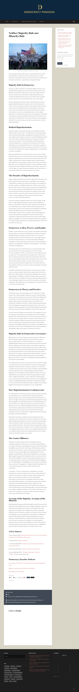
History (11, 676)
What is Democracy (33, 596)
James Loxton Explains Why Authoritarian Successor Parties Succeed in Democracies (25, 600)
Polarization (25, 596)
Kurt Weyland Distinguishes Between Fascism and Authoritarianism (22, 602)
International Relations (18, 676)
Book (9, 594)
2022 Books (18, 666)
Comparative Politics (16, 670)
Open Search (74, 22)
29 (70, 671)
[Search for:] (14, 656)
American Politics (14, 668)
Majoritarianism (19, 596)
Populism (6, 681)
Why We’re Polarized (22, 540)
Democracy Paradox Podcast (29, 21)
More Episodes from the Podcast (16, 571)
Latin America (7, 679)
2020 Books (7, 666)
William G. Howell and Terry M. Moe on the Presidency (22, 568)
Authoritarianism (8, 670)
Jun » (58, 676)
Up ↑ (74, 689)
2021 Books (13, 666)
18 (58, 669)
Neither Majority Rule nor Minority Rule (24, 34)
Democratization (18, 674)
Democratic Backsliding (17, 672)
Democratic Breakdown (9, 674)
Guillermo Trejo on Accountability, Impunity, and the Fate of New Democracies (65, 46)
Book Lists (14, 21)
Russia (11, 681)
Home (7, 21)
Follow (59, 63)
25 (58, 671)
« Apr (55, 676)
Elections (6, 676)
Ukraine (14, 681)
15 (70, 666)
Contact (42, 21)
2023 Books (7, 668)
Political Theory (19, 679)
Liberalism (13, 679)
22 (70, 669)
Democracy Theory (12, 596)
